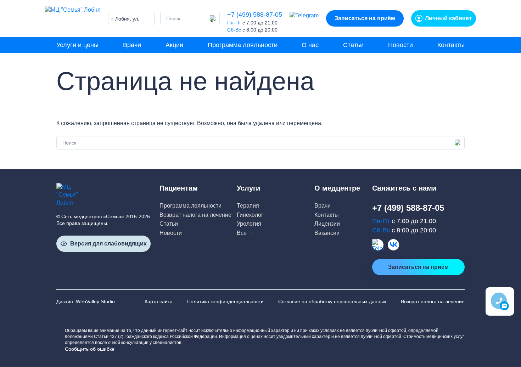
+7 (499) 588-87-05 (254, 14)
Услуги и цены (77, 45)
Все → (245, 233)
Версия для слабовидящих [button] (108, 244)
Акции (174, 45)
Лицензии (327, 224)
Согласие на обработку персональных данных (332, 301)
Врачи (132, 45)
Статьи (353, 45)
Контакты (451, 45)
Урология (249, 224)
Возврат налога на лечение (195, 215)
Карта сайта (159, 301)
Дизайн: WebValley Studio (85, 301)
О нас (310, 45)
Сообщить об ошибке (89, 349)
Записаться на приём (365, 18)
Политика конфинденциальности (225, 301)
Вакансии (327, 233)
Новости (400, 45)
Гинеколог (250, 215)
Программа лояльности (243, 45)
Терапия (248, 206)
